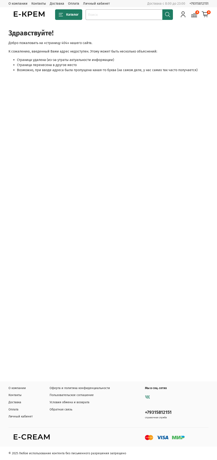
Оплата (73, 3)
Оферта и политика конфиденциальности (80, 388)
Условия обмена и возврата (69, 402)
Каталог (72, 14)
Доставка (57, 3)
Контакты (38, 3)
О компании (18, 3)
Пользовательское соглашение (72, 395)
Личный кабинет (96, 3)
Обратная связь (61, 409)
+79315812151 (199, 3)
